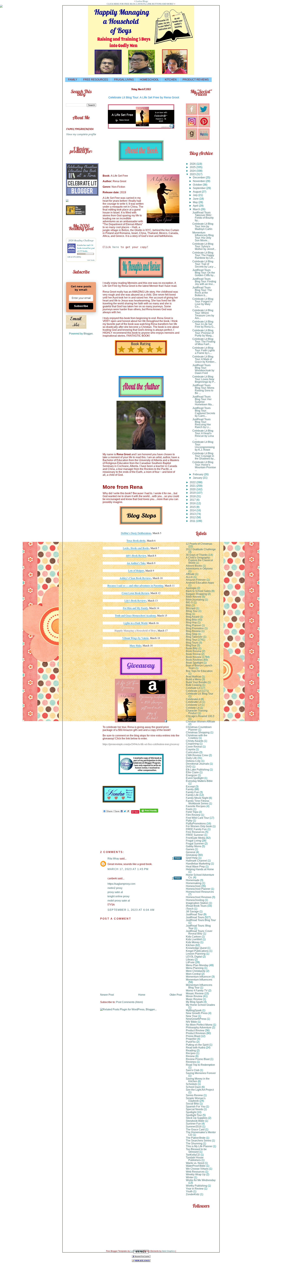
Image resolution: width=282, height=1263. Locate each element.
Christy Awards (194, 741)
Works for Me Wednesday (201, 1180)
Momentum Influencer (198, 976)
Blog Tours (192, 642)
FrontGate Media (195, 837)
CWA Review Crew (197, 755)
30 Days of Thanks (197, 554)
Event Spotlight (195, 778)
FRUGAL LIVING (124, 79)
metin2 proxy (115, 888)
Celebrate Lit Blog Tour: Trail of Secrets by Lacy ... (204, 264)
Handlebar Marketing (198, 863)
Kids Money (193, 942)
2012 (193, 517)
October (198, 184)
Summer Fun (193, 1123)
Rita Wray (113, 858)
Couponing (192, 743)
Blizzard (190, 608)
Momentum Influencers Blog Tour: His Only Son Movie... (203, 236)
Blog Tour (191, 639)
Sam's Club (192, 1070)
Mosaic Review (195, 993)
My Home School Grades (200, 1004)
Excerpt (190, 786)
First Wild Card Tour (197, 817)
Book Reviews (194, 659)
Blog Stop (191, 634)
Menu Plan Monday (197, 965)
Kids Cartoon (193, 936)
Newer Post (107, 994)
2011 (193, 521)
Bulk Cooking (194, 685)
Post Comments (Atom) (129, 1002)
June (196, 198)
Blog (188, 614)
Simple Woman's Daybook (195, 1099)
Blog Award (192, 616)
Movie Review (194, 996)
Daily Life (191, 758)
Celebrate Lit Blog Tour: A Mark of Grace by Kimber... (204, 359)
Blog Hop (191, 622)
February (198, 474)
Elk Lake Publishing (197, 769)
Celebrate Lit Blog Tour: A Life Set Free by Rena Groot (143, 97)
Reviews (191, 1061)
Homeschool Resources (200, 891)
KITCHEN (171, 79)
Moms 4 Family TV (197, 990)
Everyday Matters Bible (199, 781)
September (199, 188)
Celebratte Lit (193, 702)
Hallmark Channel (196, 860)
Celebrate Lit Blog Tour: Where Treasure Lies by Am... (203, 314)
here (115, 247)
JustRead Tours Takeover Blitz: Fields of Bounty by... (203, 216)
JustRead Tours (195, 917)
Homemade (192, 880)
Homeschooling (195, 900)
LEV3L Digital (194, 956)
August (197, 191)
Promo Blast (193, 1036)
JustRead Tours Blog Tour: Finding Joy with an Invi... (204, 281)
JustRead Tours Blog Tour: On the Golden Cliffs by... (203, 273)
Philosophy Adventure (198, 1027)
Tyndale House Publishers (195, 1158)
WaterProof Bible (195, 1165)
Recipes (191, 1053)
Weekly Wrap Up (195, 1174)
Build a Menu (193, 679)
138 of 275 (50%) (74, 257)
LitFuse (190, 962)
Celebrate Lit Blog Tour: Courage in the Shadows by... (203, 456)
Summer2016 (194, 1126)
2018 (193, 496)
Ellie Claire (192, 772)
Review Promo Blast (198, 1059)
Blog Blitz (191, 619)
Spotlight (191, 1112)
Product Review (195, 1030)
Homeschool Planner (198, 888)
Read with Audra (195, 1047)
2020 (193, 489)
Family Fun (192, 792)
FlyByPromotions (196, 823)
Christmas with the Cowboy (196, 736)
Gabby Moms (193, 846)
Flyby (189, 820)
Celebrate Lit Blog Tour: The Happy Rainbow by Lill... (203, 255)
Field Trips (192, 812)
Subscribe (81, 306)
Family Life (192, 795)
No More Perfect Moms (199, 1024)
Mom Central (193, 974)
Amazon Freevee (196, 579)
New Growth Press (197, 1013)
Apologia (191, 588)
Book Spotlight (194, 662)
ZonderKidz (192, 1194)
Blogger (88, 333)
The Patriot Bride (195, 1137)
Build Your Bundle (196, 682)
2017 (193, 499)
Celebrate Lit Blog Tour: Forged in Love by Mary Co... (202, 303)
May (195, 202)
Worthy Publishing (196, 1185)
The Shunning (194, 1143)
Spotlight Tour (194, 1115)
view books (91, 260)
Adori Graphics (168, 1251)
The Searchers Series (198, 1140)
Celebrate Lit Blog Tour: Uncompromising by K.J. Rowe (203, 446)
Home (141, 994)
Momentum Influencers (199, 979)
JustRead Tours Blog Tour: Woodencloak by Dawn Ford (203, 369)
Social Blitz (192, 1103)
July (195, 195)
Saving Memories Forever (201, 1073)
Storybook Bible (195, 1120)
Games (190, 849)
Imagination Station (197, 903)
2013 (193, 514)
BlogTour (191, 645)
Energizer (191, 775)
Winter (189, 1177)
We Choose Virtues (197, 1168)
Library (190, 959)
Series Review (194, 1095)
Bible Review (193, 596)
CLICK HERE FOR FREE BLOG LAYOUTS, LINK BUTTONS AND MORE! (140, 4)
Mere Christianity (195, 971)
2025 (193, 167)
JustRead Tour (194, 914)
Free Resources (195, 832)
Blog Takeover (194, 636)
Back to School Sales (198, 591)
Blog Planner (193, 625)
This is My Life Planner (199, 1146)
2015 (193, 507)
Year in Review (195, 1188)
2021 (193, 485)
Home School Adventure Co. (200, 876)
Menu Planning (195, 968)
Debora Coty (193, 761)
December (199, 177)
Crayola (190, 749)
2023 (193, 174)
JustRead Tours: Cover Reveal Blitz (199, 932)
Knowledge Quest (196, 948)
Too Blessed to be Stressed (196, 1150)
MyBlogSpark (194, 1010)
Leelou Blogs (142, 1)
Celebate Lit (193, 688)
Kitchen (190, 945)
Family (190, 789)
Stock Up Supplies (196, 1118)
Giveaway (191, 855)
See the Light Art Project (200, 1089)
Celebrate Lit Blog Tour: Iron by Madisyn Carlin (202, 226)
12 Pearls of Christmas (199, 543)
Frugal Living (193, 840)
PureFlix (191, 1041)
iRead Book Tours (196, 905)
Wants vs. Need (195, 1163)
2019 (193, 492)
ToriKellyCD (193, 1154)
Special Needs (194, 1109)
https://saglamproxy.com (121, 883)
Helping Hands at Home (200, 869)
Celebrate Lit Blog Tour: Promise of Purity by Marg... (203, 333)
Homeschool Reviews (198, 897)
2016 (193, 503)
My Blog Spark (194, 1002)
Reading (191, 1050)
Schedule (191, 1084)
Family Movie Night (197, 798)
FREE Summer (195, 835)
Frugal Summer (195, 843)
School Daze (193, 1087)
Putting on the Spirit (197, 1044)
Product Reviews (196, 1033)
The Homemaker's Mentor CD (201, 1133)
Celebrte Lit (192, 707)
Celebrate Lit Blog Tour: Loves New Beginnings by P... (204, 379)
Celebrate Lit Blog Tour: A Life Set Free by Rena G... (203, 324)
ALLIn (189, 577)
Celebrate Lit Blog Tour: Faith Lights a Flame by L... (203, 350)
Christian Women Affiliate (200, 721)
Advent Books (194, 565)
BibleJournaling (195, 599)
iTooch (190, 908)
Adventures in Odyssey (199, 568)
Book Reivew (193, 651)
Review (190, 1056)
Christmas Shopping (198, 732)
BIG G (189, 602)
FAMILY (72, 79)
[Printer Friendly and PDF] (149, 811)
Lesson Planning (195, 953)
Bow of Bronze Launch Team (199, 666)
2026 (193, 163)
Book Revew (193, 654)
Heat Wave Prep (195, 866)
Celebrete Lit (193, 705)
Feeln (189, 809)
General (190, 852)
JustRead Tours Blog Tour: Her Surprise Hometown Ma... (203, 400)
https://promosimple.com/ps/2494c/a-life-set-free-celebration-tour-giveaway (141, 744)
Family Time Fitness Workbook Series (197, 802)
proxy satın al (115, 892)
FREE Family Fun (196, 829)
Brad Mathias (193, 676)
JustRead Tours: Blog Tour (198, 927)
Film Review (193, 814)
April (196, 205)
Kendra (80, 245)
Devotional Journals (197, 763)
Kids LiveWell (194, 939)
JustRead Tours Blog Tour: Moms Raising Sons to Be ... (203, 389)
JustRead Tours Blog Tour (201, 920)
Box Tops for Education (199, 671)
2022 (193, 482)
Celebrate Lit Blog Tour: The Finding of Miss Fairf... (203, 342)
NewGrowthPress (196, 1018)
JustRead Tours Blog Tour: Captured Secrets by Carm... (203, 412)
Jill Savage (192, 911)
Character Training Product (196, 712)
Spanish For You (195, 1106)
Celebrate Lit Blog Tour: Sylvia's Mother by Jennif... (204, 246)
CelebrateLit (193, 699)
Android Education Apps (200, 582)
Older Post (176, 994)
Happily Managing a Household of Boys (135, 630)
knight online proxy (118, 896)
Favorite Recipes (196, 806)
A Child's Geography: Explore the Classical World (199, 560)
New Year (191, 1016)
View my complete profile (81, 134)
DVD (189, 766)
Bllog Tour (192, 611)
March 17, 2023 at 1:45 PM (128, 869)
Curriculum (192, 752)
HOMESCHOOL (149, 79)
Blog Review (193, 631)
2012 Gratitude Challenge (201, 549)
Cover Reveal (194, 746)
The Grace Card (195, 1129)
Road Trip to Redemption (200, 1064)
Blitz (188, 605)
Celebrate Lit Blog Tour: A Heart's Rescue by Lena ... (203, 434)
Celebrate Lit (193, 691)
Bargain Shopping (196, 594)
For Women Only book (199, 826)
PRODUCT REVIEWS (196, 79)
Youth (189, 1191)
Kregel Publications (197, 951)
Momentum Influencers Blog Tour (199, 986)
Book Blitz (192, 648)
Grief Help (192, 858)
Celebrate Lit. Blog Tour (199, 693)
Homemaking (193, 883)
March (197, 209)
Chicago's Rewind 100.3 (200, 716)
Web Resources (195, 1171)
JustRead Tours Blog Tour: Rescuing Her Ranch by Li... (201, 423)
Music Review (194, 999)
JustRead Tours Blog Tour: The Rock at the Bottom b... (202, 291)
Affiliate (190, 574)
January (198, 477)
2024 (193, 170)
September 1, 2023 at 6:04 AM (131, 909)
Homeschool (193, 886)
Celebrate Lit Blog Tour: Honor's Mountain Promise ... (204, 466)
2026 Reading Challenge (81, 240)
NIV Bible (191, 1021)
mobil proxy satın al (119, 900)
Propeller (191, 1039)
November (199, 181)
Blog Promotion (195, 628)
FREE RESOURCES (95, 79)
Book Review (193, 657)
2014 (193, 510)
